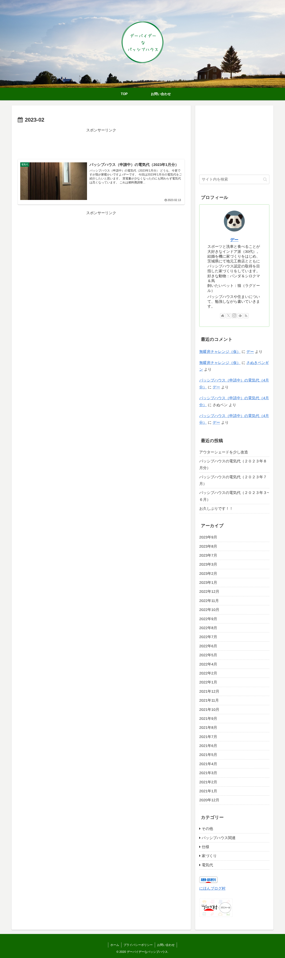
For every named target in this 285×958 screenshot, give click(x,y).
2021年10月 (209, 709)
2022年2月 (208, 673)
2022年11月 (209, 600)
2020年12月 (209, 800)
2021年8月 (208, 727)
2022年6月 (208, 646)
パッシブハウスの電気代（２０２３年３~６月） (234, 496)
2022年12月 (209, 591)
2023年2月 (208, 573)
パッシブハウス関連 (219, 838)
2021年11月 (209, 700)
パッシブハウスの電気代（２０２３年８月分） (233, 464)
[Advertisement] (101, 143)
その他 (207, 829)
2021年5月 (208, 755)
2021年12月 (209, 691)
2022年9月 (208, 619)
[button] (265, 179)
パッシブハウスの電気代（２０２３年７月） (233, 480)
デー (234, 239)
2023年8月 (208, 546)
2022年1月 (208, 682)
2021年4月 (208, 764)
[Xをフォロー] (228, 315)
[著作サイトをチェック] (222, 315)
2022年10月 (209, 610)
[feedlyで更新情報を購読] (240, 315)
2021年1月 (208, 791)
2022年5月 (208, 655)
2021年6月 (208, 746)
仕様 (205, 847)
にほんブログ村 (212, 888)
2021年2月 (208, 782)
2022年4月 (208, 664)
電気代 (207, 865)
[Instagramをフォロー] (234, 315)
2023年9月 (208, 537)
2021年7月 (208, 736)
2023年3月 (208, 564)
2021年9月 (208, 718)
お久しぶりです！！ (216, 508)
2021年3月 (208, 773)
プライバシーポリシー (138, 945)
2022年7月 (208, 637)
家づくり (209, 856)
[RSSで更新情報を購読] (245, 315)
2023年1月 (208, 582)
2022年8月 (208, 628)
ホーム (114, 945)
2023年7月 (208, 555)
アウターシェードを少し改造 (223, 452)
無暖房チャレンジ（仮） (220, 352)
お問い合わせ (166, 945)
